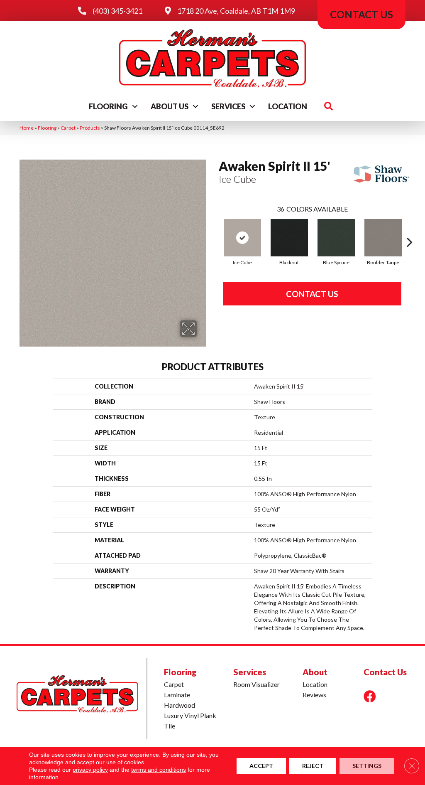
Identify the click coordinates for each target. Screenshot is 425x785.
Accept (261, 765)
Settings (366, 765)
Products (90, 128)
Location (287, 106)
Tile (169, 726)
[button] (135, 106)
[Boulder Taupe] (383, 237)
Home (27, 128)
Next (409, 229)
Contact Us (312, 294)
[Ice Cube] (242, 237)
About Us (169, 106)
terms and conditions (158, 769)
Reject (312, 765)
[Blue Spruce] (336, 237)
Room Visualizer (256, 684)
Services (228, 106)
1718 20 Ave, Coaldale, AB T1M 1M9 (236, 10)
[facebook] (370, 696)
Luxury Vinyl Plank (190, 715)
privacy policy (90, 769)
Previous (214, 229)
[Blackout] (289, 237)
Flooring (108, 106)
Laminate (177, 695)
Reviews (314, 695)
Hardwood (179, 705)
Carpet (68, 128)
